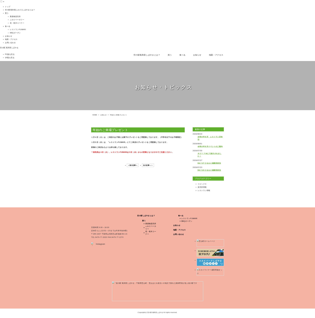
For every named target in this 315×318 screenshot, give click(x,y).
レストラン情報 (204, 190)
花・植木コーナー (17, 23)
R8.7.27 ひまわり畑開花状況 (209, 163)
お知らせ (8, 36)
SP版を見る (9, 58)
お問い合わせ (10, 43)
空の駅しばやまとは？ (146, 216)
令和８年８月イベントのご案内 (210, 146)
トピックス (202, 184)
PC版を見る (10, 54)
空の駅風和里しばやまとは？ (147, 55)
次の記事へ (147, 165)
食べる (7, 26)
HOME (94, 115)
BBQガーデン (15, 33)
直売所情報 (202, 187)
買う (6, 13)
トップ (7, 7)
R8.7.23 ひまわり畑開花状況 (209, 170)
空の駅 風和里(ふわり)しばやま (105, 76)
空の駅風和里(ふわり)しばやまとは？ (20, 10)
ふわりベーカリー (17, 20)
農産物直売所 (15, 16)
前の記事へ (133, 165)
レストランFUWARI (18, 29)
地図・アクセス (11, 39)
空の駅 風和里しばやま (9, 48)
